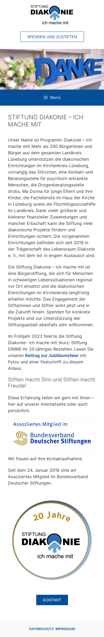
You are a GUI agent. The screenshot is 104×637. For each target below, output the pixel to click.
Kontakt (52, 600)
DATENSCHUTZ (41, 629)
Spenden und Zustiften (52, 36)
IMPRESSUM (65, 629)
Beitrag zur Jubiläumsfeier (52, 355)
